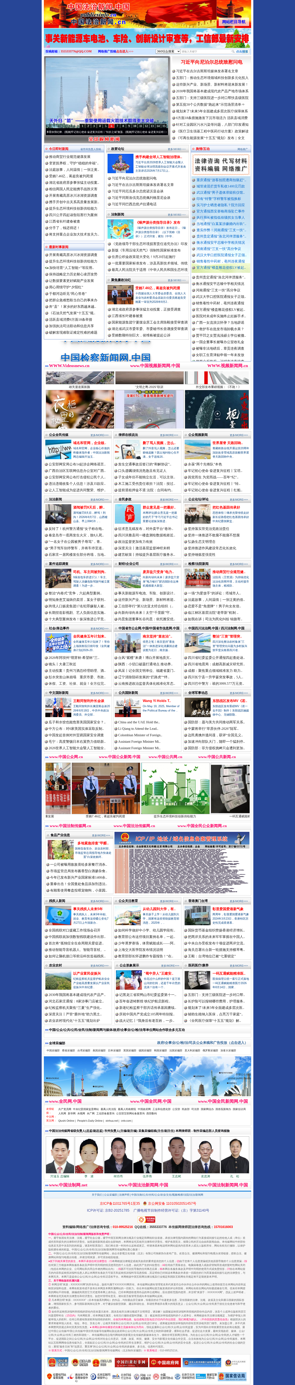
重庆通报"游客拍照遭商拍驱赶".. (221, 180)
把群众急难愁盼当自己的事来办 (73, 300)
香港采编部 (68, 1050)
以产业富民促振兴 (87, 973)
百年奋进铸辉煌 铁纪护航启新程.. (144, 1001)
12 (146, 126)
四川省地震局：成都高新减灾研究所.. (216, 664)
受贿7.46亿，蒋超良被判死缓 (71, 176)
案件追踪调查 (58, 563)
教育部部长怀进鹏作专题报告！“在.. (145, 956)
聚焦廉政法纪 (121, 280)
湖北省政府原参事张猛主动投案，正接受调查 (146, 309)
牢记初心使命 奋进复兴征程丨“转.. (214, 483)
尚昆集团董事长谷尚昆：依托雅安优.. (146, 619)
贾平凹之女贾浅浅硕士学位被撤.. (221, 298)
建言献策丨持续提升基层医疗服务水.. (146, 554)
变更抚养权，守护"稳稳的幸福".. (74, 163)
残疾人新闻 (57, 901)
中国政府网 (144, 1109)
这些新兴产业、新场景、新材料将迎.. (146, 599)
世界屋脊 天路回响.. (228, 443)
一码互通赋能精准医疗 (169, 816)
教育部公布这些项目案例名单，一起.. (146, 937)
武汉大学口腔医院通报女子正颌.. (222, 255)
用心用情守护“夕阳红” (66, 287)
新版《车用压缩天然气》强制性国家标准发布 (146, 250)
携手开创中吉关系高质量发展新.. (74, 202)
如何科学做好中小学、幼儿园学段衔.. (146, 930)
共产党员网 (64, 1109)
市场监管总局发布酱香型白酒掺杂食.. (78, 871)
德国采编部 (145, 1050)
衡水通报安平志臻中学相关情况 (221, 242)
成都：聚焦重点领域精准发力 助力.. (215, 670)
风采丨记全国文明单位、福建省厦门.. (146, 670)
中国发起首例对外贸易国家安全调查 (76, 735)
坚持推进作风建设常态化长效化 (212, 548)
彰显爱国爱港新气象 (228, 909)
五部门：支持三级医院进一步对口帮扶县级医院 (212, 98)
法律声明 (124, 1194)
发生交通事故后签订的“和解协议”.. (144, 464)
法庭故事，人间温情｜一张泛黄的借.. (216, 599)
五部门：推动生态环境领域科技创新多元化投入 (212, 78)
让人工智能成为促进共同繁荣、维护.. (77, 490)
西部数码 (151, 1113)
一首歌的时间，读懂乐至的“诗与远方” (161, 131)
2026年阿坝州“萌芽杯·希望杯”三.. (74, 658)
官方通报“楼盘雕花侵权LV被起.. (221, 267)
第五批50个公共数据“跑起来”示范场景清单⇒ (210, 104)
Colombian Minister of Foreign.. (140, 735)
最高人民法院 (108, 1109)
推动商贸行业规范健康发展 (69, 157)
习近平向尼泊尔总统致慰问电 (212, 62)
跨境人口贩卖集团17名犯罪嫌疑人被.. (77, 606)
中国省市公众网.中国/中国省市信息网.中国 (149, 628)
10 (134, 126)
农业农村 (55, 965)
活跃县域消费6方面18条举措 (70, 319)
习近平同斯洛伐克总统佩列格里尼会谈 (141, 197)
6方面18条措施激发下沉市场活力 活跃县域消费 (212, 118)
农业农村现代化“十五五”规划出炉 (74, 1020)
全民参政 (125, 499)
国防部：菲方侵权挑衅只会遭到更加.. (216, 748)
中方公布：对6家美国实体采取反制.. (76, 728)
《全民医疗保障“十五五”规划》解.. (214, 1020)
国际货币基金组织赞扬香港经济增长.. (216, 930)
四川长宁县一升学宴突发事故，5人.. (215, 677)
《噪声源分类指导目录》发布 (157, 222)
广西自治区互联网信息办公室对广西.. (77, 471)
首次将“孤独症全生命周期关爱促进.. (76, 943)
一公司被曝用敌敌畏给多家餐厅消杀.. (78, 864)
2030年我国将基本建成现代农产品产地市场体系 (212, 91)
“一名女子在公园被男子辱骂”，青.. (75, 541)
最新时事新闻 (58, 247)
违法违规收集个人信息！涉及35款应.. (77, 483)
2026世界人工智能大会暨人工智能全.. (77, 748)
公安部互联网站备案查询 (130, 1113)
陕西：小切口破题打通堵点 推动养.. (145, 664)
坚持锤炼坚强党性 (202, 554)
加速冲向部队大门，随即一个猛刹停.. (216, 741)
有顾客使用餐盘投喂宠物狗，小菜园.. (78, 890)
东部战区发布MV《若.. (230, 701)
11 (140, 126)
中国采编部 (53, 1050)
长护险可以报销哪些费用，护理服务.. (216, 1001)
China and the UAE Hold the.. (139, 722)
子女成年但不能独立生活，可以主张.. (146, 477)
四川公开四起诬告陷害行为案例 (73, 215)
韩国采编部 (160, 1050)
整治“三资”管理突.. (227, 636)
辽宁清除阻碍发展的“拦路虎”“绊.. (143, 677)
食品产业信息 (60, 835)
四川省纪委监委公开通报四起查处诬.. (216, 658)
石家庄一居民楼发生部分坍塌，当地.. (77, 554)
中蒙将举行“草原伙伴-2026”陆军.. (213, 728)
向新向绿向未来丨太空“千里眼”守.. (144, 612)
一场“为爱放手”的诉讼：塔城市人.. (214, 593)
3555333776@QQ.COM (76, 51)
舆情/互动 (203, 149)
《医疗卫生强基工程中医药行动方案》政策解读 (212, 131)
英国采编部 (129, 1050)
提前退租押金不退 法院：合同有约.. (145, 490)
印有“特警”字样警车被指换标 (219, 199)
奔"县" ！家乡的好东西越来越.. (72, 306)
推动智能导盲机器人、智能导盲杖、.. (77, 950)
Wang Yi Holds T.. (157, 701)
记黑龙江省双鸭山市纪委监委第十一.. (147, 995)
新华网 (72, 1113)
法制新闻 (117, 214)
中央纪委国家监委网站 (86, 1109)
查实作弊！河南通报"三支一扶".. (221, 230)
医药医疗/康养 (198, 965)
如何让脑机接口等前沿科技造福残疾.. (77, 956)
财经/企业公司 (129, 563)
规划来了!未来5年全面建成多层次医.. (216, 1008)
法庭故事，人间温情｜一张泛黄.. (74, 169)
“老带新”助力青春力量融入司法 (238, 816)
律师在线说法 (128, 435)
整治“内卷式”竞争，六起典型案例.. (75, 593)
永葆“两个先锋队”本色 (205, 464)
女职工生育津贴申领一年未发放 (220, 317)
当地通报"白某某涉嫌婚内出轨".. (221, 224)
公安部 (176, 1109)
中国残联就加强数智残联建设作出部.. (77, 937)
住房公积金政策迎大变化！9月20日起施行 (144, 257)
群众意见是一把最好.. (159, 507)
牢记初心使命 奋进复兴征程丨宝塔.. (215, 471)
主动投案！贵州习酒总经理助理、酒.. (77, 670)
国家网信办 (207, 1109)
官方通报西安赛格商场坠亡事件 (221, 211)
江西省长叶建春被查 (64, 221)
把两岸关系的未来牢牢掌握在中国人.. (216, 937)
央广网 (91, 1113)
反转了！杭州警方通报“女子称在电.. (76, 529)
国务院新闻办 (223, 1109)
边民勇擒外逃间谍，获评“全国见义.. (215, 735)
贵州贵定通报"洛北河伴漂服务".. (221, 236)
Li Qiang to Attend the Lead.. (138, 728)
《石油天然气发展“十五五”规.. (72, 313)
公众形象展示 (129, 965)
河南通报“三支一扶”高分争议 (219, 249)
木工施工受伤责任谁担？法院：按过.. (146, 483)
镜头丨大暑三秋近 (62, 664)
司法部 (195, 1109)
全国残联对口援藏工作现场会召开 (74, 930)
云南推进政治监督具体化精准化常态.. (146, 683)
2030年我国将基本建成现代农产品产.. (77, 995)
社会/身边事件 (59, 628)
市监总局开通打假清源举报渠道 (220, 350)
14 (158, 126)
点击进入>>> (124, 51)
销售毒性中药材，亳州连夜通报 (221, 261)
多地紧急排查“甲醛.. (93, 843)
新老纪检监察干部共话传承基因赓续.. (147, 1008)
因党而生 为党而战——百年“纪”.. (213, 477)
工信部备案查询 (105, 1113)
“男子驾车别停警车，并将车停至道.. (76, 548)
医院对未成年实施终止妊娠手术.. (221, 278)
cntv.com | (126, 1120)
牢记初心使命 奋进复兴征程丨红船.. (215, 490)
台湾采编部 (83, 1050)
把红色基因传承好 (226, 507)
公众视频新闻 (198, 435)
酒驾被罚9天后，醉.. (89, 507)
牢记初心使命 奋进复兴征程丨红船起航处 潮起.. (104, 131)
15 (163, 126)
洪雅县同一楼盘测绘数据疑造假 (220, 330)
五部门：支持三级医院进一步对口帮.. (216, 995)
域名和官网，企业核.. (89, 443)
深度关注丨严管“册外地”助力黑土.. (75, 1014)
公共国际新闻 (128, 692)
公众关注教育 (128, 901)
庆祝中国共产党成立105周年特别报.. (146, 1014)
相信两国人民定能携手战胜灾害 (73, 189)
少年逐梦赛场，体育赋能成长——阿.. (146, 943)
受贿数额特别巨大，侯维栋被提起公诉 (141, 335)
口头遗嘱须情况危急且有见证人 (142, 471)
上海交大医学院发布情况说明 (140, 950)
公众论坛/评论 (198, 499)
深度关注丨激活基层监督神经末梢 (144, 548)
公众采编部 (110, 1194)
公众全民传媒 (58, 435)
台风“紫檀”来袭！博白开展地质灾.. (144, 658)
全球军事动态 (198, 692)
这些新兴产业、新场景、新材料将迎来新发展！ (212, 84)
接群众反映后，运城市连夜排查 (220, 324)
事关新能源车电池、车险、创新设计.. (146, 593)
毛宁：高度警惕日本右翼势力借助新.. (77, 741)
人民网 (62, 1113)
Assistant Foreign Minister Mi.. (139, 741)
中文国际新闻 (58, 692)
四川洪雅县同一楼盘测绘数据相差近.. (146, 535)
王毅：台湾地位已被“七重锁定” (212, 956)
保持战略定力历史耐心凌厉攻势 (73, 274)
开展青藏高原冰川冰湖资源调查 (73, 195)
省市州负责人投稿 (90, 149)
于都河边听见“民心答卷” (68, 293)
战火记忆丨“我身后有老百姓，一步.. (146, 1020)
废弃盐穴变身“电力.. (158, 572)
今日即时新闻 (58, 149)
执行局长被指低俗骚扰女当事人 (221, 217)
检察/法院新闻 (198, 563)
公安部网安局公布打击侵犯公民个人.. (77, 477)
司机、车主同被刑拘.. (89, 572)
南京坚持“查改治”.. (157, 636)
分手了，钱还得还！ (64, 228)
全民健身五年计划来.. (89, 636)
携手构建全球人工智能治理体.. (158, 157)
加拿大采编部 (228, 1050)
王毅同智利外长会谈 (88, 701)
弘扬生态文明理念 (202, 541)
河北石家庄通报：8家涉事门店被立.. (76, 1001)
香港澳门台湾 (198, 901)
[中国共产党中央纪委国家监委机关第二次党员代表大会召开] (147, 42)
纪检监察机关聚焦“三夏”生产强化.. (75, 1008)
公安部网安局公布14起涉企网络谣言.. (77, 464)
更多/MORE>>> (177, 149)
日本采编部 (114, 1050)
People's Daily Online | (90, 1120)
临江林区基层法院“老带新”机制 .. (213, 612)
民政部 (186, 1109)
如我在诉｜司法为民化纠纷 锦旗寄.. (215, 619)
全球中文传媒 (79, 12)
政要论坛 (117, 149)
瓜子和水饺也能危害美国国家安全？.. (77, 722)
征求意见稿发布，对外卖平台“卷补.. (145, 529)
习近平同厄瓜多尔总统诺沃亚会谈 (137, 191)
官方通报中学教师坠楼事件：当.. (221, 343)
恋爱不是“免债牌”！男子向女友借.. (214, 606)
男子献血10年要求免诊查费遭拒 (220, 356)
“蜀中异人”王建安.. (158, 973)
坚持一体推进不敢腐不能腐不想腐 (214, 535)
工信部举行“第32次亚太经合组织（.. (145, 606)
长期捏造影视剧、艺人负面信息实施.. (77, 612)
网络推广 (243, 149)
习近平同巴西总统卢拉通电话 (134, 204)
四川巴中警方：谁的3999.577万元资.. (216, 683)
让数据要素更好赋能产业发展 (71, 281)
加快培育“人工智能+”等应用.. (71, 268)
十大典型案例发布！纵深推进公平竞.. (77, 619)
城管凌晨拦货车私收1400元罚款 (221, 186)
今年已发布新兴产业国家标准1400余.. (78, 877)
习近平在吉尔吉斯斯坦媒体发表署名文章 (207, 71)
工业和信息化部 (161, 1109)
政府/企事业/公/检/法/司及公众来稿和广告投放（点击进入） (202, 1042)
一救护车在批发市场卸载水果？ (220, 291)
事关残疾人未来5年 (88, 909)
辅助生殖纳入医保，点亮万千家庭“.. (215, 1014)
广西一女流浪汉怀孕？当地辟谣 (220, 285)
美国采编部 (99, 1050)
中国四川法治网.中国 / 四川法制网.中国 (216, 628)
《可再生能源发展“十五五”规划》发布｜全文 (210, 138)
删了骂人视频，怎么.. (159, 443)
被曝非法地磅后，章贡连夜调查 (220, 311)
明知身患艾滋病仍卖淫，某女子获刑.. (77, 599)
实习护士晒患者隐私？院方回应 (221, 205)
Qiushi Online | (67, 1120)
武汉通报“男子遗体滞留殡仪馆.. (221, 192)
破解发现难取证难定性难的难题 (73, 332)
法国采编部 (175, 1050)
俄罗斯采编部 (210, 1050)
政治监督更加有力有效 (135, 541)
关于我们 (97, 1194)
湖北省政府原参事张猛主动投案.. (74, 182)
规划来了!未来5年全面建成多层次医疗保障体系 (212, 111)
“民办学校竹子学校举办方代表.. (220, 337)
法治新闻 (55, 499)
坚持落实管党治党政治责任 (208, 529)
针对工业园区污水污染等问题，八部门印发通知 (212, 124)
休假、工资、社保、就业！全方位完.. (77, 683)
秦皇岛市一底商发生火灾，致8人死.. (76, 535)
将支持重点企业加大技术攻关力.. (74, 234)
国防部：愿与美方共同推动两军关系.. (216, 722)
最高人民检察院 (127, 1109)
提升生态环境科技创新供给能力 (73, 208)
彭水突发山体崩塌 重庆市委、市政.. (77, 677)
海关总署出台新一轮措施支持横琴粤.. (216, 950)
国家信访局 (239, 1109)
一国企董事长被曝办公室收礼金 (220, 304)
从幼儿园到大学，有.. (159, 909)
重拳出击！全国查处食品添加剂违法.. (78, 884)
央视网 (81, 1113)
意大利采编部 (192, 1050)
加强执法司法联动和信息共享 (71, 326)
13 (152, 126)
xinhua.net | (112, 1120)
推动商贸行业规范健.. (229, 572)
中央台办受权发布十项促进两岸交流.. (216, 943)
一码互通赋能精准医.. (229, 973)
